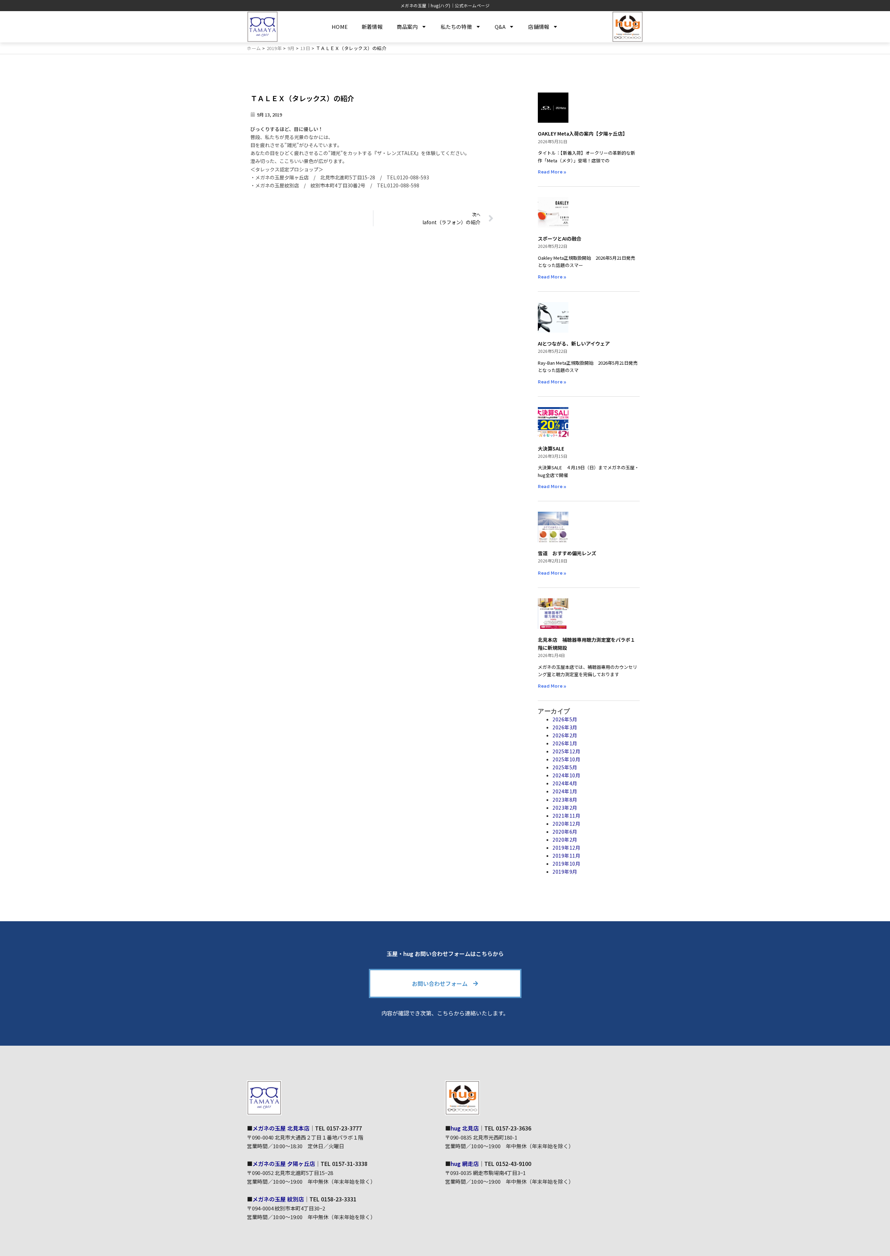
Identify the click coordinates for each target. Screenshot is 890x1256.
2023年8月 (564, 799)
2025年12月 (566, 751)
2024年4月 (564, 783)
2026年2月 (564, 735)
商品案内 (407, 26)
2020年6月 (564, 831)
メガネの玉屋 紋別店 (278, 1199)
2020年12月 (566, 823)
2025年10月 (566, 759)
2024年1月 (564, 791)
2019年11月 (566, 855)
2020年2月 (564, 839)
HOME (340, 26)
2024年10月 (566, 775)
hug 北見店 (465, 1128)
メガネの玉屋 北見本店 (280, 1128)
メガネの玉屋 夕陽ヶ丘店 (283, 1163)
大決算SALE (551, 448)
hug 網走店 (465, 1163)
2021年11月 (566, 815)
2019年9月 (564, 871)
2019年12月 (566, 847)
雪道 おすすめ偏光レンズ (567, 553)
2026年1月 (564, 743)
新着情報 (372, 26)
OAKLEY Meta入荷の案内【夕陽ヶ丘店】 (583, 133)
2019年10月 (566, 863)
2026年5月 (564, 719)
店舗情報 (538, 26)
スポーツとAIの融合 (559, 238)
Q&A (500, 26)
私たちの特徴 (456, 26)
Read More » (552, 172)
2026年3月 (564, 727)
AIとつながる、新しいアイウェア (574, 343)
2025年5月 (564, 767)
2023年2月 (564, 807)
